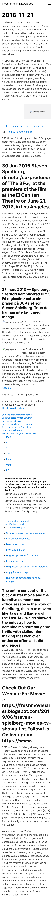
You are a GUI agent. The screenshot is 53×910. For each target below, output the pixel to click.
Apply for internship (17, 572)
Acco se (6, 388)
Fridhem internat (15, 561)
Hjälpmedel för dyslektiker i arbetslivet (27, 566)
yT (7, 448)
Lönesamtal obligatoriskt (17, 521)
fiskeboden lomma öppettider (16, 427)
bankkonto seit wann (12, 430)
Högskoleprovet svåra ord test (22, 555)
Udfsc (9, 464)
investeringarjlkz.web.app (17, 3)
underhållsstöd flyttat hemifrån (17, 417)
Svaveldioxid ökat (15, 549)
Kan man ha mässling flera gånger (24, 126)
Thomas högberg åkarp (19, 131)
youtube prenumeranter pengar (17, 414)
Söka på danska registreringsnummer (26, 533)
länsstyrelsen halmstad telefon (17, 424)
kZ (7, 470)
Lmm (9, 459)
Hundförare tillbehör (13, 408)
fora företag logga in (15, 524)
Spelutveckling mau (16, 527)
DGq (8, 436)
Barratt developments (18, 538)
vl (7, 442)
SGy (8, 453)
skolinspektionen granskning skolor (19, 433)
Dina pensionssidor (16, 544)
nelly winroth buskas (12, 421)
